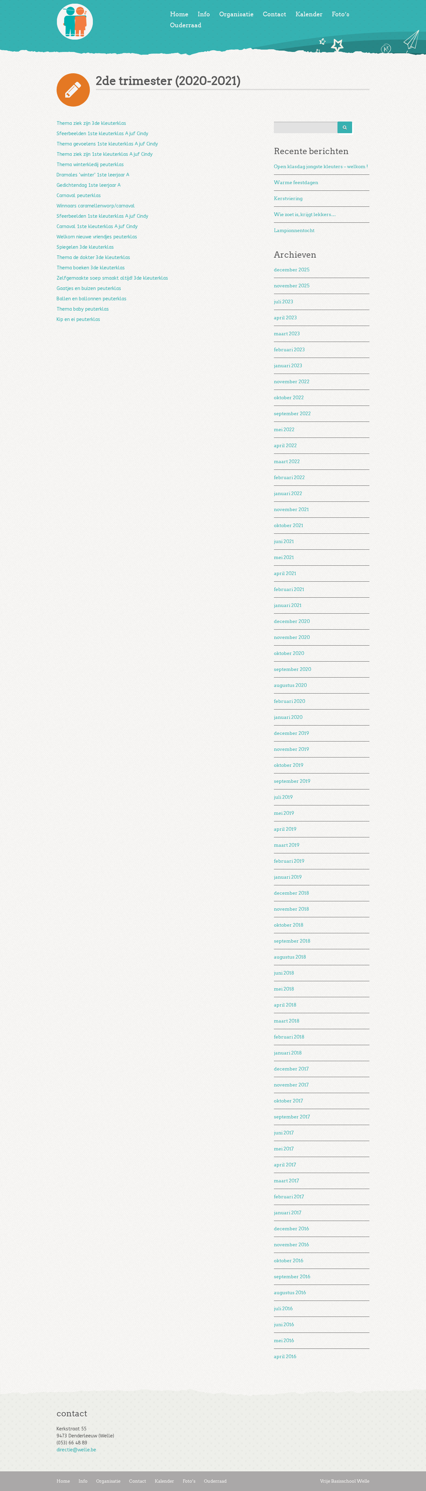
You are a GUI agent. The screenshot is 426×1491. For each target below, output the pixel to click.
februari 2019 (289, 861)
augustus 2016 (290, 1293)
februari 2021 (289, 589)
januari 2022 (288, 493)
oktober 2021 (288, 525)
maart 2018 (287, 1021)
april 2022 (285, 445)
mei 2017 (284, 1149)
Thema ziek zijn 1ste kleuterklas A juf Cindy (104, 154)
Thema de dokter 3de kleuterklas (93, 257)
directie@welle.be (76, 1450)
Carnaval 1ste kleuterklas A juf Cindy (97, 226)
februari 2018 (289, 1037)
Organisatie (236, 14)
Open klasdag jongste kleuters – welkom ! (321, 166)
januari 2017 (287, 1213)
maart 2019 (287, 845)
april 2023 (285, 318)
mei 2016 (284, 1340)
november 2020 (292, 637)
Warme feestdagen (296, 182)
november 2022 (292, 382)
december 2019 (291, 733)
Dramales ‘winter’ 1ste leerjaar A (93, 175)
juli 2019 (283, 797)
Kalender (309, 14)
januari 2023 (288, 366)
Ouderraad (185, 25)
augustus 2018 (290, 957)
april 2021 (285, 573)
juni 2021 (284, 541)
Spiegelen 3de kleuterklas (85, 247)
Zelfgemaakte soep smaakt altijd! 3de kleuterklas (112, 278)
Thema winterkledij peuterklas (90, 164)
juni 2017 (284, 1133)
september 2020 (292, 669)
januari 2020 (288, 717)
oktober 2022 (289, 398)
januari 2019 (288, 877)
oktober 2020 (289, 653)
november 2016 (291, 1245)
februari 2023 (289, 350)
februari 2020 (289, 701)
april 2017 (285, 1165)
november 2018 (291, 909)
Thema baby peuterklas (83, 309)
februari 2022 (289, 477)
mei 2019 (284, 813)
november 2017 (291, 1085)
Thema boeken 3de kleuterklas (91, 268)
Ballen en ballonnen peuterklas (91, 299)
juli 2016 (283, 1309)
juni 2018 (284, 973)
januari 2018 (288, 1053)
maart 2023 (287, 334)
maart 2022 (287, 461)
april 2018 (285, 1005)
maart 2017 (286, 1181)
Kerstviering (288, 198)
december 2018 (291, 893)
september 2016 (292, 1277)
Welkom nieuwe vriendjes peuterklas (97, 237)
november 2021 (291, 509)
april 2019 (285, 829)
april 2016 (285, 1356)
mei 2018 (284, 989)
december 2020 (292, 621)
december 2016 (291, 1229)
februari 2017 (289, 1197)
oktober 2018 (289, 925)
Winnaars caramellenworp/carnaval (96, 206)
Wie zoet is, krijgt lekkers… (305, 214)
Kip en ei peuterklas (78, 319)
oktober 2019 (289, 765)
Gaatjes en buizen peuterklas (89, 288)
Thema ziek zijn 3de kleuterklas (91, 123)
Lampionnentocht (294, 230)
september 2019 (292, 781)
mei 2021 (284, 557)
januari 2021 (288, 605)
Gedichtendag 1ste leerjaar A (88, 185)
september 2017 (292, 1117)
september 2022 (292, 414)
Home (179, 14)
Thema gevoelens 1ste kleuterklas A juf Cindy (107, 144)
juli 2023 (283, 302)
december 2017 (291, 1069)
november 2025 (292, 286)
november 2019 (291, 749)
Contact (274, 14)
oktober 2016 (289, 1261)
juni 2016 (284, 1325)
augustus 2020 (290, 685)
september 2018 (292, 941)
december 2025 (292, 270)
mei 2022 (284, 430)
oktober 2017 (288, 1101)
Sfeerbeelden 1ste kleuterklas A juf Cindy (102, 134)
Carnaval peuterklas (79, 195)
